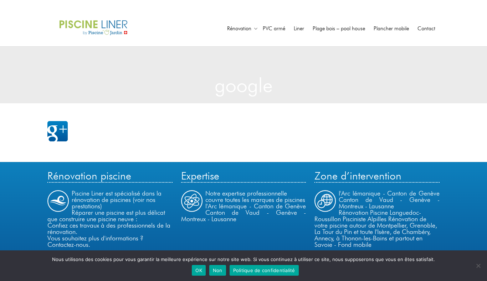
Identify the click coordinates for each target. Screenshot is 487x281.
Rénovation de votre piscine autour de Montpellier (370, 222)
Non (217, 270)
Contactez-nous (67, 244)
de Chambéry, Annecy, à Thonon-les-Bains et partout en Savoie (372, 238)
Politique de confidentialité (264, 270)
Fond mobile (354, 244)
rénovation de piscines (101, 199)
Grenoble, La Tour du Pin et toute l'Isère (375, 228)
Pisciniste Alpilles (364, 219)
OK (198, 270)
